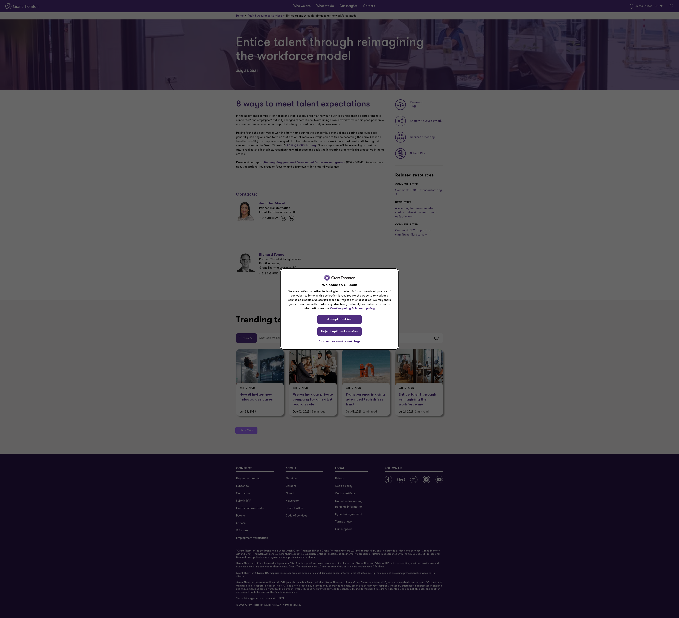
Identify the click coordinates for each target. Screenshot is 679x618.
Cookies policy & (342, 308)
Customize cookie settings (339, 341)
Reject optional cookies (339, 331)
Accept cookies (339, 319)
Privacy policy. (365, 308)
